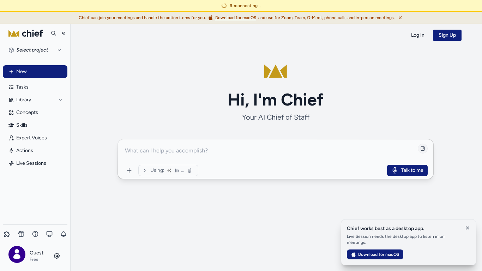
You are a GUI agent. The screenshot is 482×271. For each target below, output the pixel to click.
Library (23, 100)
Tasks (22, 87)
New (21, 71)
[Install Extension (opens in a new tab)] (7, 234)
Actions (24, 150)
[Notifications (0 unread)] (63, 234)
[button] (35, 255)
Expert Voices (31, 138)
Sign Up (447, 35)
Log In (417, 35)
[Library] (60, 100)
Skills (22, 125)
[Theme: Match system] (49, 234)
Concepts (27, 112)
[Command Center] (129, 170)
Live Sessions (31, 163)
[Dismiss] (400, 17)
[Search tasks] (54, 33)
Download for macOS (378, 254)
